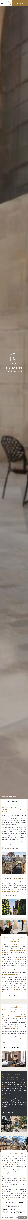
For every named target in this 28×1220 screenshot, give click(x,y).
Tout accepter (23, 1217)
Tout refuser (5, 1217)
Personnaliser (14, 1217)
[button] (3, 796)
